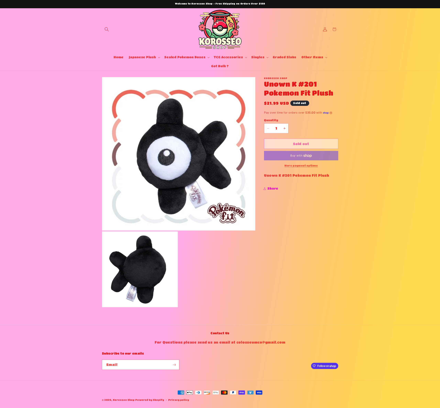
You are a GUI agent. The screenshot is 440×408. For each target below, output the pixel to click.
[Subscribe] (174, 365)
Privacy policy (178, 400)
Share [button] (272, 188)
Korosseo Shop (124, 400)
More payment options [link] (301, 165)
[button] (106, 29)
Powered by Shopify (149, 400)
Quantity (271, 120)
